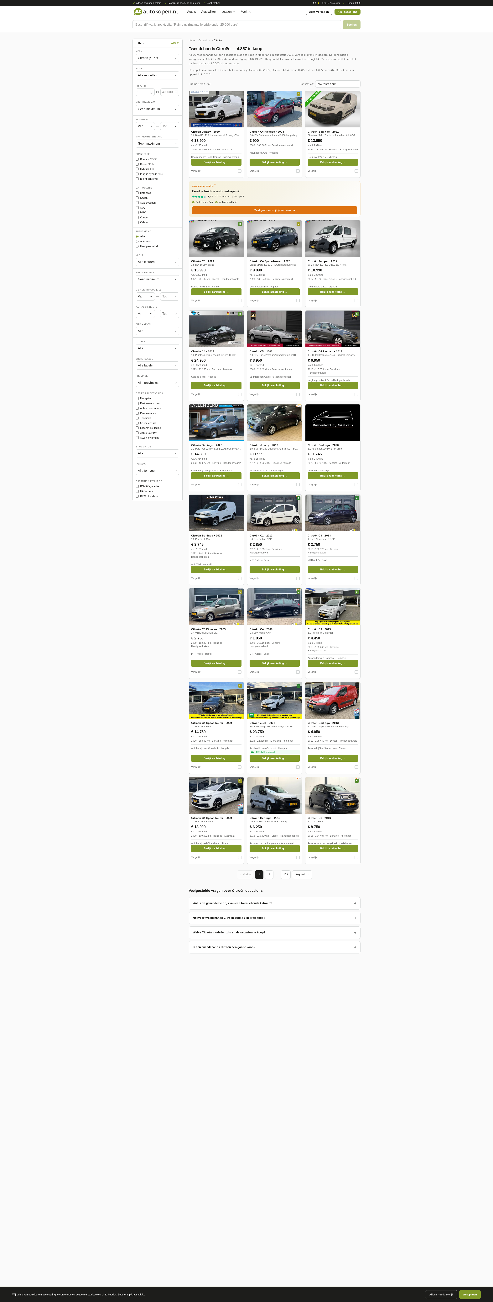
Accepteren (470, 1294)
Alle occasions (347, 11)
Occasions (205, 40)
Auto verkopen (319, 11)
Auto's (191, 11)
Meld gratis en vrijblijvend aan (272, 210)
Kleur (139, 255)
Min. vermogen (145, 272)
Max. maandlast (145, 102)
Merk (139, 51)
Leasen (226, 11)
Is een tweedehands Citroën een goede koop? (224, 947)
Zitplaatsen (143, 324)
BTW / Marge (143, 447)
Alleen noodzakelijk (441, 1294)
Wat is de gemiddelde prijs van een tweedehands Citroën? (232, 903)
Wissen (175, 43)
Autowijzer (208, 11)
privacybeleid (136, 1294)
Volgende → (302, 874)
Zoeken (352, 24)
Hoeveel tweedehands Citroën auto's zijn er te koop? (229, 917)
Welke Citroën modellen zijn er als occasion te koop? (229, 932)
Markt (244, 11)
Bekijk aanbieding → (216, 162)
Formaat (141, 464)
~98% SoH (265, 752)
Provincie (142, 376)
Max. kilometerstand (149, 137)
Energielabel (144, 359)
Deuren (140, 341)
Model (140, 68)
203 (285, 874)
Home (192, 40)
